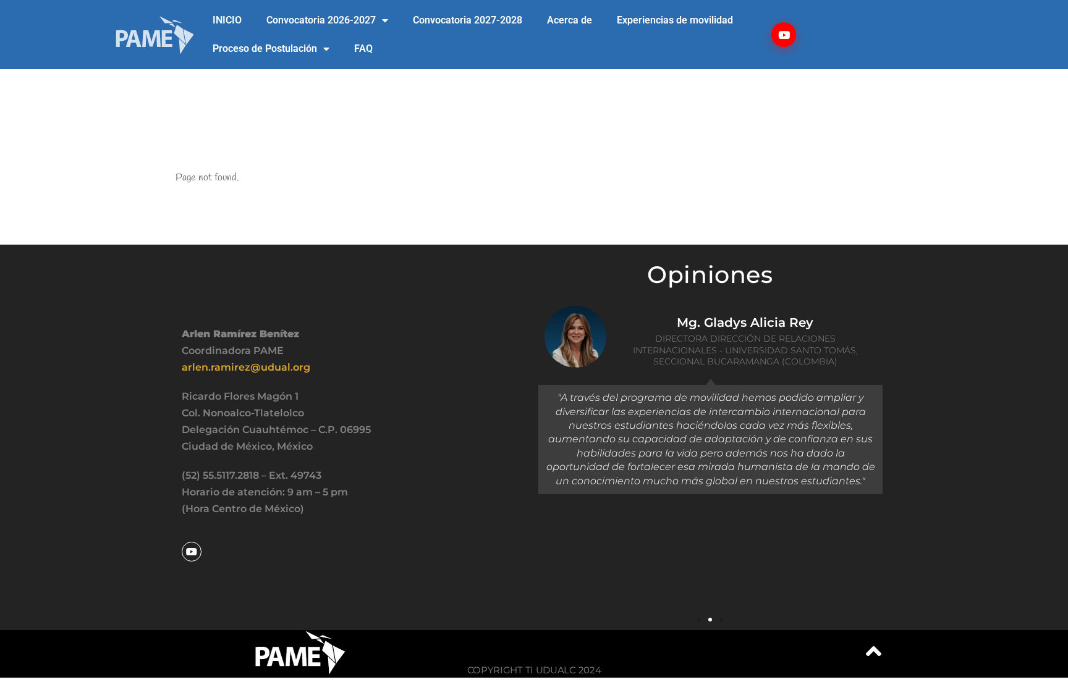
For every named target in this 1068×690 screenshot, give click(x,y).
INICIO (227, 20)
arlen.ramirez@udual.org (246, 367)
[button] (699, 619)
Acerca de (569, 20)
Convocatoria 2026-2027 (321, 20)
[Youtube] (783, 34)
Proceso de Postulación (265, 48)
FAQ (363, 48)
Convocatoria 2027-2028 (467, 20)
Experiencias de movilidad (675, 20)
